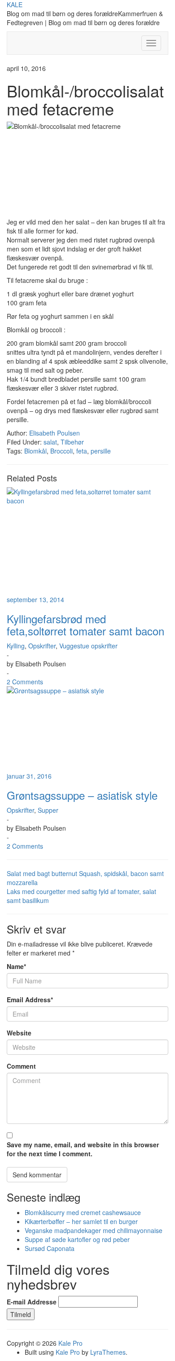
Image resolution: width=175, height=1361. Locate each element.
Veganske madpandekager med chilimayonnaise (93, 1230)
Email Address (30, 999)
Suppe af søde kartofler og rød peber (77, 1239)
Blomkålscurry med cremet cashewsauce (83, 1212)
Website (19, 1032)
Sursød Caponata (49, 1248)
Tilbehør (72, 441)
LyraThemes (108, 1352)
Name (16, 966)
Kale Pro (70, 1343)
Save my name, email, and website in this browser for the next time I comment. (83, 1149)
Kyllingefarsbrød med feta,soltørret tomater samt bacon (85, 624)
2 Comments (25, 681)
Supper (48, 810)
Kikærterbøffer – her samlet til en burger (81, 1221)
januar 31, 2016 (29, 775)
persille (101, 450)
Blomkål (35, 450)
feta (81, 450)
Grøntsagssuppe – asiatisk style (82, 795)
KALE (14, 4)
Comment (21, 1065)
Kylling (16, 645)
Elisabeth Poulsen (54, 432)
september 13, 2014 (35, 599)
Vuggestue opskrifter (88, 645)
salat (50, 441)
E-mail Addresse (32, 1301)
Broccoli (61, 450)
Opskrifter (42, 645)
